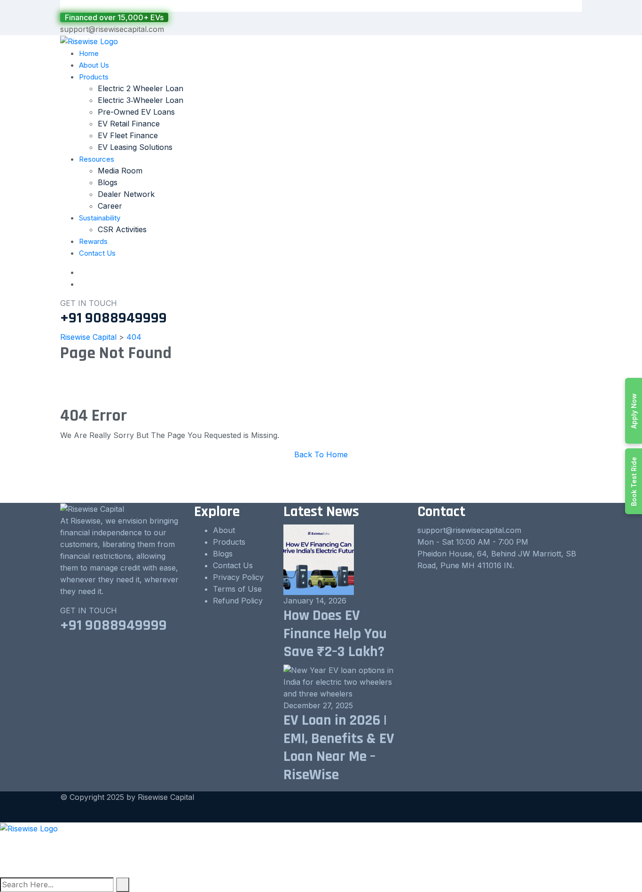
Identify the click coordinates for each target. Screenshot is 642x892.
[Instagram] (27, 871)
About (224, 530)
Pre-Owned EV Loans (136, 112)
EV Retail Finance (129, 123)
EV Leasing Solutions (135, 147)
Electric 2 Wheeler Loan (140, 88)
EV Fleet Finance (128, 135)
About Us (94, 65)
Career (110, 206)
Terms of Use (237, 589)
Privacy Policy (238, 577)
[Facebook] (11, 871)
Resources (96, 159)
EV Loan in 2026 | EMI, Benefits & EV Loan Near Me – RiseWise (338, 747)
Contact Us (97, 253)
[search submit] (122, 884)
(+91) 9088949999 (34, 852)
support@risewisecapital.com (112, 29)
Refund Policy (238, 600)
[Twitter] (3, 871)
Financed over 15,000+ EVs (114, 17)
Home (89, 53)
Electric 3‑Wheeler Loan (140, 100)
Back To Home (321, 454)
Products (94, 76)
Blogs (107, 182)
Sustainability (99, 217)
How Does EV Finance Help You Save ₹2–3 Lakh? (335, 633)
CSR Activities (122, 229)
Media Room (120, 170)
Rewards (93, 241)
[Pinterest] (19, 871)
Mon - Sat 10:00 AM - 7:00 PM (472, 542)
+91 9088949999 (113, 318)
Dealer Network (126, 194)
